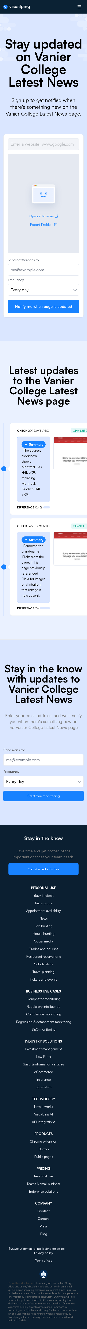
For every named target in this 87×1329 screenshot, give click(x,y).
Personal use (43, 1176)
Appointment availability (43, 911)
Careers (43, 1218)
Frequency (16, 280)
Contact (43, 1211)
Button (43, 1149)
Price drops (43, 903)
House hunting (43, 933)
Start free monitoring (43, 796)
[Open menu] (79, 7)
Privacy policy (43, 1253)
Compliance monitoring (43, 1014)
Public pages (43, 1156)
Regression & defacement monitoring (43, 1022)
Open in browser (41, 216)
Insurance (43, 1079)
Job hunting (43, 926)
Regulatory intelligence (43, 1006)
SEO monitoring (44, 1029)
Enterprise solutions (43, 1191)
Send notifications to (23, 260)
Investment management (43, 1049)
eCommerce (43, 1072)
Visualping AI (43, 1114)
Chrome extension (43, 1141)
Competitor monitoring (44, 999)
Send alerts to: (14, 750)
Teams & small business (44, 1184)
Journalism (44, 1087)
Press (43, 1226)
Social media (43, 941)
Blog (43, 1234)
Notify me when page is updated (43, 306)
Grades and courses (43, 949)
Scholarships (43, 964)
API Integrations (43, 1122)
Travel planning (43, 972)
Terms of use (43, 1260)
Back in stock (43, 895)
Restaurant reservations (43, 956)
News (43, 918)
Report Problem (41, 224)
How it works (43, 1106)
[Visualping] (16, 7)
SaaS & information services (43, 1064)
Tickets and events (43, 979)
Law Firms (43, 1056)
